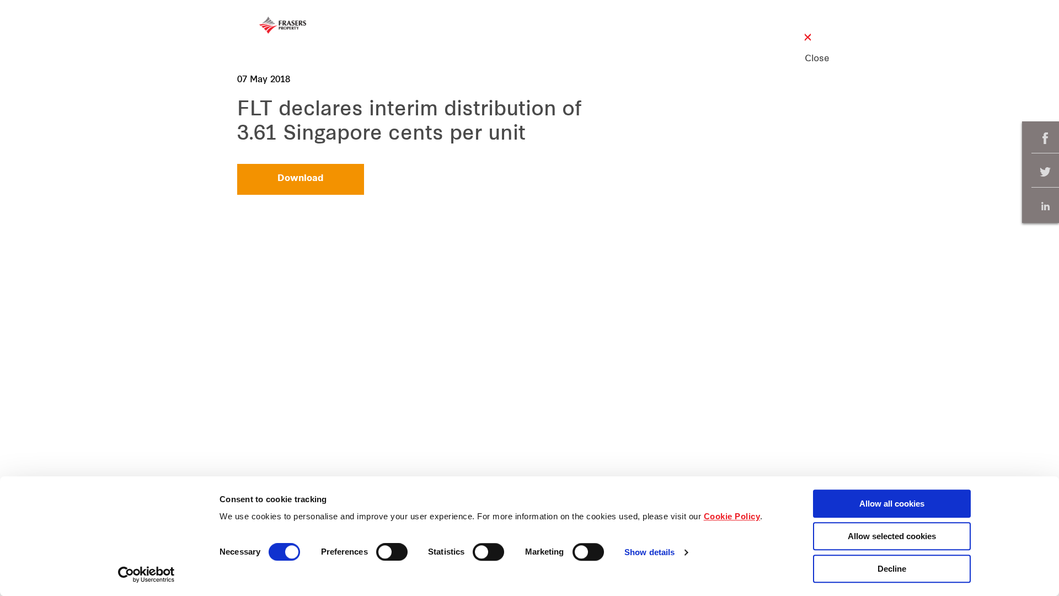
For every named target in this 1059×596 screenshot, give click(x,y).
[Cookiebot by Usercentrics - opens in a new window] (146, 574)
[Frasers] (282, 25)
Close (808, 59)
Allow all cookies (891, 503)
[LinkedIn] (1045, 206)
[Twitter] (1045, 172)
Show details (649, 552)
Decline (892, 568)
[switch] (392, 552)
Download (300, 178)
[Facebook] (1045, 138)
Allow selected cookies (892, 536)
